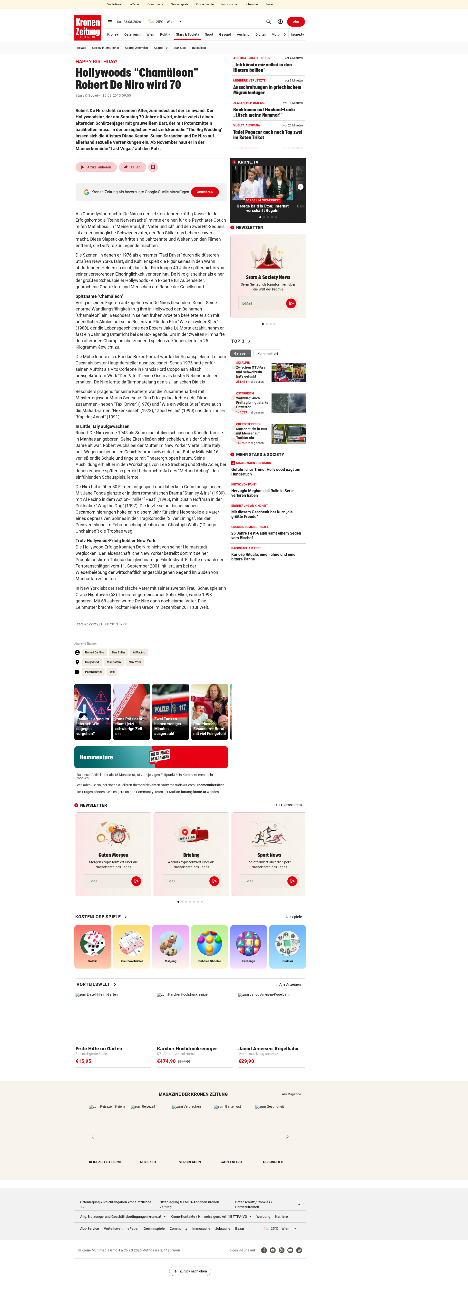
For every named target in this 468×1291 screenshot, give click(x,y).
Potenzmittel (93, 672)
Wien (150, 34)
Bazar (269, 4)
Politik (165, 34)
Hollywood (92, 662)
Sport (209, 34)
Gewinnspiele (179, 4)
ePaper (135, 4)
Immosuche (229, 4)
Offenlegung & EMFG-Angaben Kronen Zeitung (189, 1204)
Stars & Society (187, 34)
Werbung (263, 1217)
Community (155, 4)
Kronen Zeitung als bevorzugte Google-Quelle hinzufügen (152, 192)
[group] (92, 712)
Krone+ (112, 34)
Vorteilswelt (115, 4)
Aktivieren (205, 192)
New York (135, 662)
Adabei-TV (161, 48)
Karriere (281, 1217)
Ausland (243, 34)
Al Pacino (139, 652)
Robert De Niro (94, 652)
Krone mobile (205, 4)
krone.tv (297, 34)
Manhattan (114, 662)
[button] (285, 34)
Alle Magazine (291, 1094)
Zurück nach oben (190, 1271)
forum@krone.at (193, 792)
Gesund (225, 34)
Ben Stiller (118, 652)
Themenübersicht (210, 785)
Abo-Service (89, 1228)
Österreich (132, 34)
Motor (276, 34)
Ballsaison (199, 48)
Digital (260, 34)
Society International (105, 48)
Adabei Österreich (136, 48)
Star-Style (180, 48)
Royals (81, 48)
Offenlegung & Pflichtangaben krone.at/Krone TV (115, 1204)
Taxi (112, 672)
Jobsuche (251, 4)
